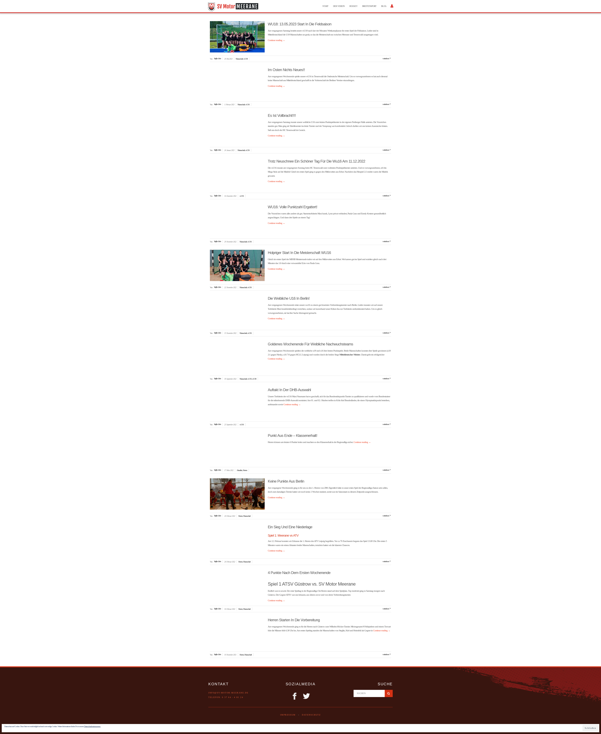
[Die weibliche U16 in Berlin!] (237, 311)
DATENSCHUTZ (311, 715)
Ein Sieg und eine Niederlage (290, 527)
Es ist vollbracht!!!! (282, 115)
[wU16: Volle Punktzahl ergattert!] (237, 219)
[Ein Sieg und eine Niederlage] (237, 539)
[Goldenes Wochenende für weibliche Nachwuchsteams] (237, 356)
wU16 (247, 104)
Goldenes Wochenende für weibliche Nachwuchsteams (310, 344)
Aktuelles (239, 470)
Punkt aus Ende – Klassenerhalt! (292, 435)
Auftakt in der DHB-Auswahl (289, 390)
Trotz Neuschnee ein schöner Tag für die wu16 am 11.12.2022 (316, 161)
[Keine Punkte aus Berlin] (237, 494)
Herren (245, 470)
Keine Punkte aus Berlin (286, 481)
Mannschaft (239, 59)
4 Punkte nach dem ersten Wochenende (299, 573)
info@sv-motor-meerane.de (228, 693)
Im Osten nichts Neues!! (286, 70)
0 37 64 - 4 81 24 (232, 697)
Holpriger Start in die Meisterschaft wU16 (299, 253)
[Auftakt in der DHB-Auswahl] (237, 402)
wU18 (246, 59)
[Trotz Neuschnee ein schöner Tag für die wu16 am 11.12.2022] (237, 174)
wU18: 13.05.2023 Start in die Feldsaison (299, 24)
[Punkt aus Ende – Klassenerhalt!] (237, 448)
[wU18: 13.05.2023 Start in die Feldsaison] (237, 36)
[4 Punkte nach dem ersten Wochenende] (237, 585)
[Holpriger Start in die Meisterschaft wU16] (237, 265)
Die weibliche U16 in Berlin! (289, 298)
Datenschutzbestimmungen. (92, 726)
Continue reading (276, 40)
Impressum (287, 715)
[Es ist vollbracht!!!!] (237, 128)
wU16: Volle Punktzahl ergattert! (292, 207)
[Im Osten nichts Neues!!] (237, 82)
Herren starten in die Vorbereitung (294, 620)
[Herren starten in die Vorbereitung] (237, 632)
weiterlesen (386, 58)
